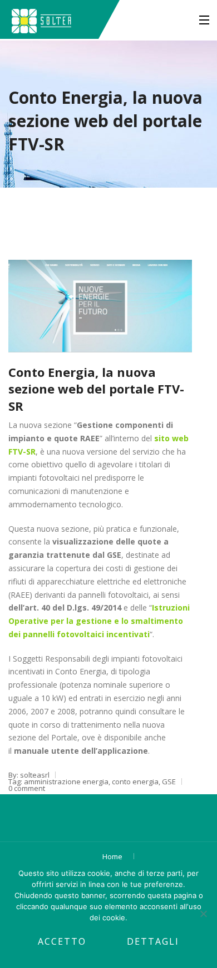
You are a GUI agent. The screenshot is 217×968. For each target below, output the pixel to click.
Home (112, 856)
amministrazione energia (66, 781)
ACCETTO (62, 941)
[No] (203, 913)
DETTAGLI (153, 941)
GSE (169, 781)
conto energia (135, 781)
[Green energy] (42, 19)
